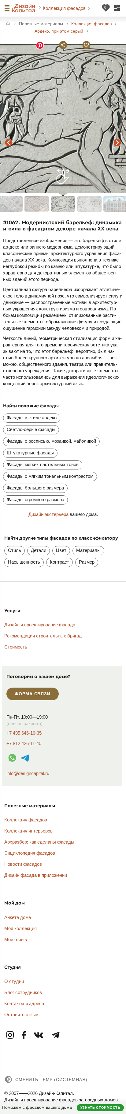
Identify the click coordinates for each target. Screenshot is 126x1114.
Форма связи (32, 693)
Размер (86, 562)
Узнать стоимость (100, 1107)
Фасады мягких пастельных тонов (43, 464)
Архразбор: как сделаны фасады (39, 841)
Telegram (55, 1035)
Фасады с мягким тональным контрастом (50, 476)
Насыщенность (24, 562)
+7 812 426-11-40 (23, 743)
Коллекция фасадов (65, 8)
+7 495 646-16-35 (24, 733)
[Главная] (8, 24)
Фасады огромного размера (35, 499)
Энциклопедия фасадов (29, 853)
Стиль (14, 550)
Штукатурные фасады (30, 452)
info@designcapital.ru (27, 773)
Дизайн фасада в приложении (35, 875)
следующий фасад (117, 143)
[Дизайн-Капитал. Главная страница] (24, 8)
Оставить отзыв (21, 1014)
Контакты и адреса (24, 1003)
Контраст (59, 562)
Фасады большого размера (35, 487)
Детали (38, 550)
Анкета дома (17, 917)
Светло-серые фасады (31, 429)
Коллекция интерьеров (28, 830)
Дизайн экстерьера (48, 514)
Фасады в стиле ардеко (32, 417)
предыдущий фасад (8, 143)
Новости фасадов (23, 864)
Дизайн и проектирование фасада (39, 624)
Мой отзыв (15, 939)
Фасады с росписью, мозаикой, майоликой (51, 441)
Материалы (88, 550)
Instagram (10, 1035)
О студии (14, 981)
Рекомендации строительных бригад (43, 635)
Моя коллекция (20, 928)
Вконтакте (39, 1035)
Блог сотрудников (23, 992)
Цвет (61, 550)
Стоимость (15, 646)
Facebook (24, 1035)
